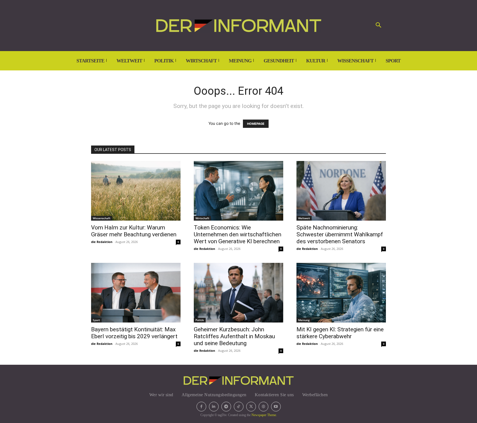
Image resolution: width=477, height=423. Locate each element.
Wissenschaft (101, 218)
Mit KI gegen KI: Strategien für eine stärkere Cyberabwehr (340, 333)
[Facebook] (201, 406)
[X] (251, 406)
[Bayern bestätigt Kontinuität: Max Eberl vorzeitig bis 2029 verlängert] (136, 292)
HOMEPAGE (255, 124)
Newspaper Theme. (264, 415)
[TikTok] (238, 406)
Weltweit (304, 218)
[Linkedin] (214, 406)
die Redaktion (101, 242)
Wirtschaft (202, 218)
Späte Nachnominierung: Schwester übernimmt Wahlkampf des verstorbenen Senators (339, 234)
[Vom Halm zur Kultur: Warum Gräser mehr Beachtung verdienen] (136, 191)
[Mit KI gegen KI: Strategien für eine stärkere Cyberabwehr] (341, 292)
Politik (199, 320)
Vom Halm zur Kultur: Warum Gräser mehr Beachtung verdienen (133, 231)
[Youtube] (276, 406)
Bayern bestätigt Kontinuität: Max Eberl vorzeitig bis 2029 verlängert (134, 333)
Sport (96, 320)
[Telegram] (226, 406)
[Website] (263, 406)
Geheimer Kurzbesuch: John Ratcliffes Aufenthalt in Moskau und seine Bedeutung (234, 336)
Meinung (304, 320)
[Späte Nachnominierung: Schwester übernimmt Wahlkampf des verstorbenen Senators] (341, 191)
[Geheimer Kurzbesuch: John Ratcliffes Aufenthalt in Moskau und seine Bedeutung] (238, 292)
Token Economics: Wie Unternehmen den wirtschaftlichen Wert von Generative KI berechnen (237, 234)
